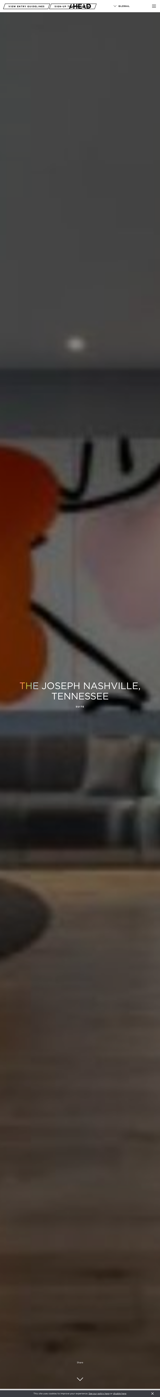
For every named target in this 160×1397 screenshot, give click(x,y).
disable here (119, 1393)
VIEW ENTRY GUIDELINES (26, 6)
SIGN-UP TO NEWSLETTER (73, 6)
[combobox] (128, 6)
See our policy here (99, 1393)
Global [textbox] (124, 6)
